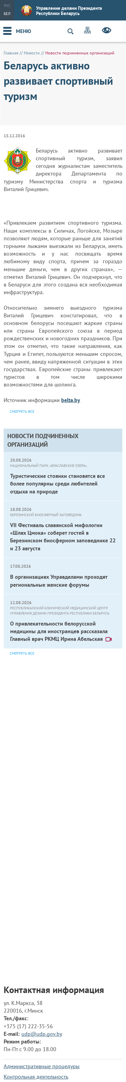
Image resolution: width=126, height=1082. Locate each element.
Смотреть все (22, 653)
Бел (7, 13)
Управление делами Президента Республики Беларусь (69, 10)
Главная (11, 53)
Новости (32, 53)
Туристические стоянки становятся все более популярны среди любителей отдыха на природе (57, 483)
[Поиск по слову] (73, 31)
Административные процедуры (42, 1066)
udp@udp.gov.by (41, 1033)
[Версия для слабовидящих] (106, 31)
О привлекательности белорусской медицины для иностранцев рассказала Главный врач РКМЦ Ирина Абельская (59, 631)
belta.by (70, 400)
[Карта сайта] (87, 31)
